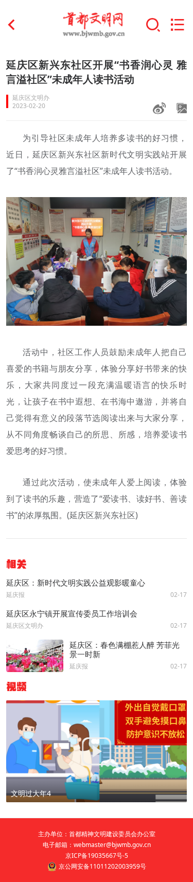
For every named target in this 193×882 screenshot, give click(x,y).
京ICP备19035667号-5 (96, 855)
